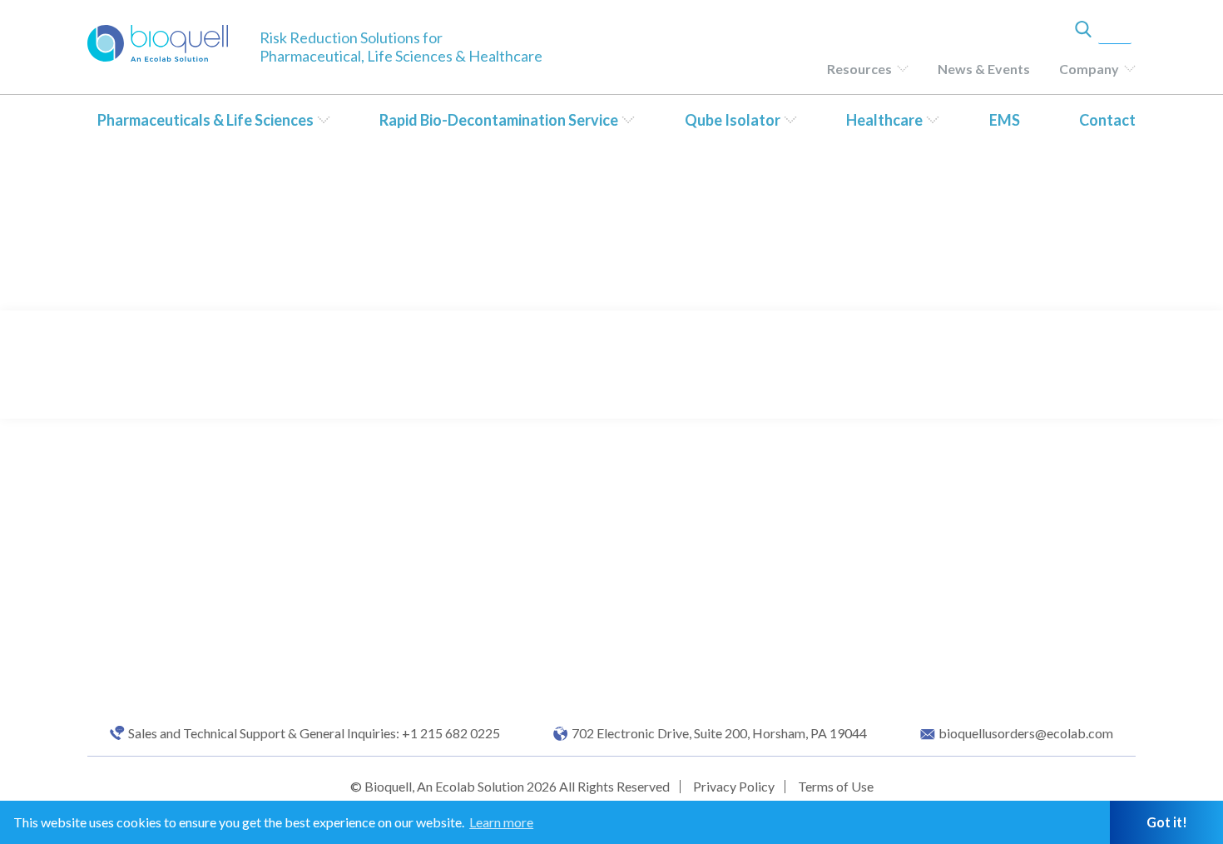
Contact (1107, 120)
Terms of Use (836, 786)
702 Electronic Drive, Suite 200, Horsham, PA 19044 (719, 733)
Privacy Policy (734, 786)
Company (1089, 69)
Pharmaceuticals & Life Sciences (205, 120)
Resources (859, 69)
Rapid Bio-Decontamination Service (498, 120)
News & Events (984, 69)
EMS (1004, 120)
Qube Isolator (732, 120)
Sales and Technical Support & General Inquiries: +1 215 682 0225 (314, 733)
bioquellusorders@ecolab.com (1025, 733)
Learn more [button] (501, 822)
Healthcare (884, 120)
